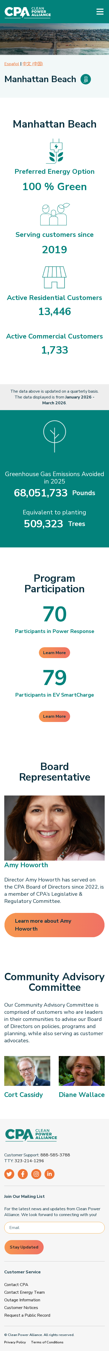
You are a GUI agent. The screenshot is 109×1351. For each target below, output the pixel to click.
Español (11, 64)
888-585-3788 (55, 1155)
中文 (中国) (32, 64)
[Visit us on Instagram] (36, 1174)
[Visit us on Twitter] (9, 1174)
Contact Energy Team (24, 1292)
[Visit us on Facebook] (23, 1174)
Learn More (54, 653)
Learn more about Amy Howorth (43, 924)
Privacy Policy (15, 1342)
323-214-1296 (29, 1161)
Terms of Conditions (47, 1342)
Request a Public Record (27, 1315)
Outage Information (22, 1300)
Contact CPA (16, 1285)
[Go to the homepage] (52, 1136)
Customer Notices (21, 1308)
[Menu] (100, 11)
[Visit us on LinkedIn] (49, 1174)
